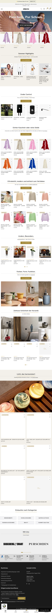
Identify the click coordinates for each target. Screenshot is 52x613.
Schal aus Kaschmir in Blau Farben (32, 172)
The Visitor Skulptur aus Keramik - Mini (6, 358)
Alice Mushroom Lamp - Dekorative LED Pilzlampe (12, 439)
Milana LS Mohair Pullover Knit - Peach (44, 205)
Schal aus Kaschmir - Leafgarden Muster (19, 153)
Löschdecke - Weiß (18, 76)
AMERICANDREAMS (33, 184)
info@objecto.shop (31, 581)
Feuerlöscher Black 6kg (6, 117)
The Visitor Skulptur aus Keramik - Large (44, 358)
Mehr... (17, 594)
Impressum (3, 583)
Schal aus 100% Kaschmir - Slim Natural (45, 172)
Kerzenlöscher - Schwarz (43, 118)
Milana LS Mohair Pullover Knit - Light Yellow (6, 206)
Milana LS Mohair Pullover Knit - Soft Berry (6, 226)
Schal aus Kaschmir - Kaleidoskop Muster (19, 172)
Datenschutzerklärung (6, 578)
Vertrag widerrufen (44, 610)
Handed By (32, 274)
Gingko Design (35, 377)
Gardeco (3, 356)
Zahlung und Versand (5, 576)
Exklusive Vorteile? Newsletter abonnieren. (26, 4)
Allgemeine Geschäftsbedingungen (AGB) (10, 571)
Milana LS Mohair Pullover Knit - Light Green (32, 226)
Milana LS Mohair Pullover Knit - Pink (18, 225)
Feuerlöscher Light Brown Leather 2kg (31, 77)
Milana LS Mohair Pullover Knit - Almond (19, 205)
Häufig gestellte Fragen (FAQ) (33, 573)
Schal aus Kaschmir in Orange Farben (6, 172)
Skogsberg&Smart (21, 239)
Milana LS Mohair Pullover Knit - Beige (31, 205)
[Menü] (6, 604)
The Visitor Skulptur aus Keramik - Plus (32, 358)
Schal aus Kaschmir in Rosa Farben (32, 153)
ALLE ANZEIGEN (26, 60)
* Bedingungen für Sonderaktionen (8, 585)
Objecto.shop (23, 608)
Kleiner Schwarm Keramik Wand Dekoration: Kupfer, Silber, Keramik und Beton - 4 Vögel (44, 79)
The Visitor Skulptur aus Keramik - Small (19, 358)
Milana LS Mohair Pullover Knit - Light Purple (44, 226)
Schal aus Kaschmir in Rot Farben (44, 153)
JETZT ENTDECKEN (26, 25)
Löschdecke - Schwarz (19, 117)
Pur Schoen (3, 45)
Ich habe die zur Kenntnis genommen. (14, 601)
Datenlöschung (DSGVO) (6, 580)
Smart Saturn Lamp (5, 502)
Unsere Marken (26, 535)
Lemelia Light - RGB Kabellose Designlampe (37, 502)
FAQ (28, 5)
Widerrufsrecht (4, 574)
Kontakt (25, 5)
